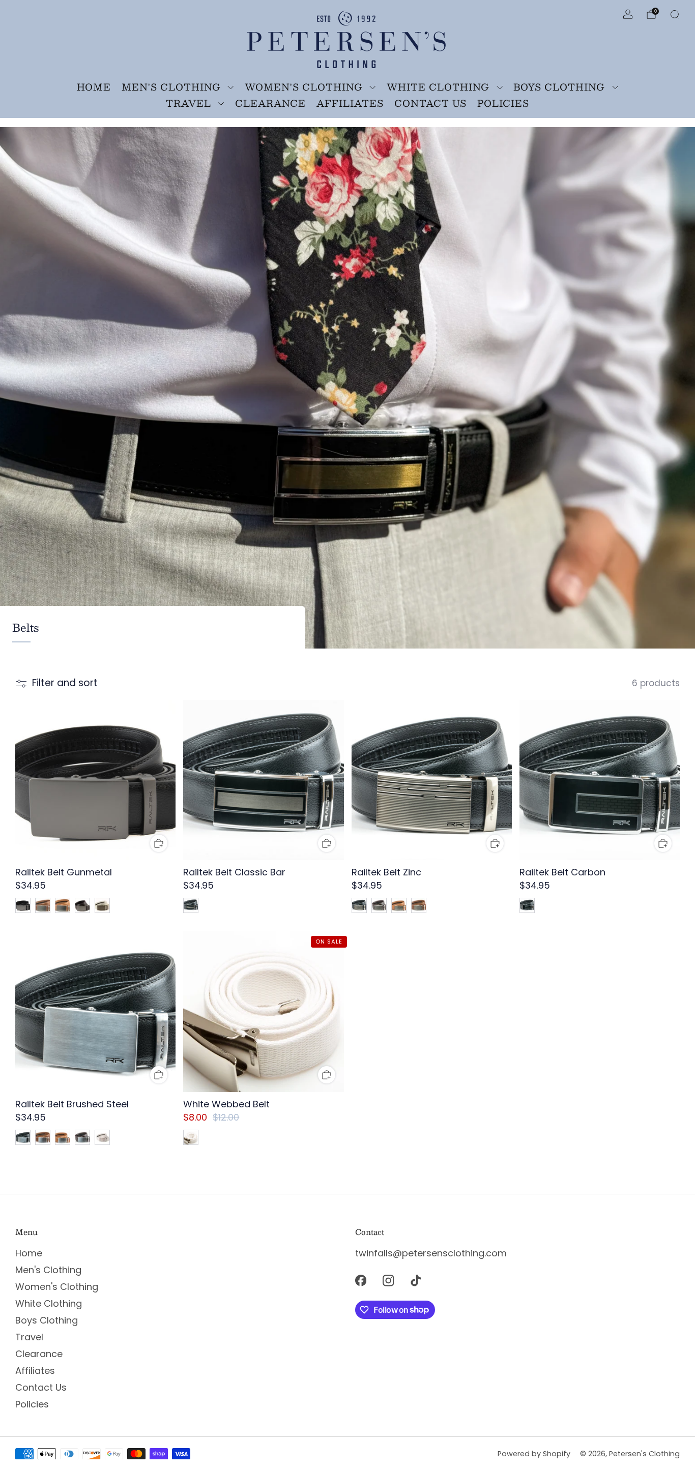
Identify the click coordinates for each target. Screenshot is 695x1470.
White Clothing (438, 87)
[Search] (675, 14)
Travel (188, 103)
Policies (503, 103)
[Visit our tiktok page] (415, 1281)
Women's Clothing (304, 87)
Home (94, 87)
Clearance (270, 103)
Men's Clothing (171, 87)
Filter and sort (65, 684)
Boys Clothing (559, 87)
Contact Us (430, 103)
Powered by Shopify (534, 1454)
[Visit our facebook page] (360, 1281)
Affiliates (350, 103)
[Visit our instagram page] (388, 1281)
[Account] (628, 14)
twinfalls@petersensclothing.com (431, 1253)
